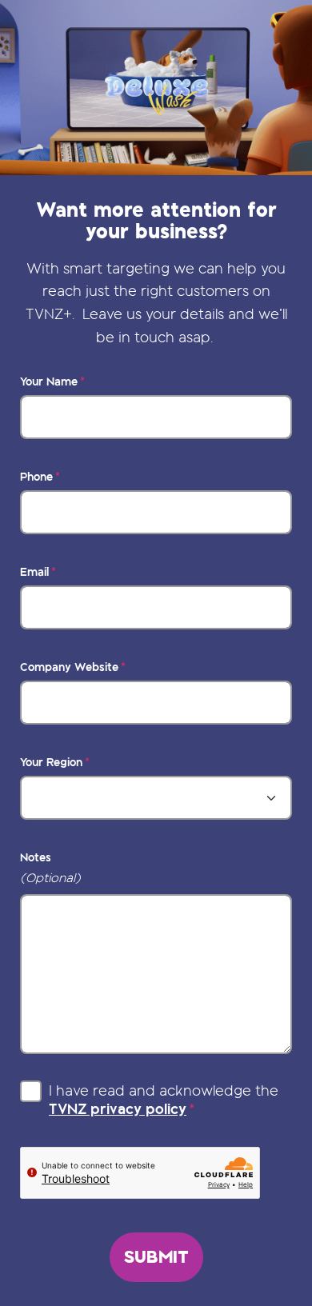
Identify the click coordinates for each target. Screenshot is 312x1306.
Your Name (49, 381)
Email (34, 571)
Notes (35, 857)
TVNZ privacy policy (117, 1108)
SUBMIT (156, 1256)
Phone (36, 476)
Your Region (51, 762)
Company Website (69, 667)
